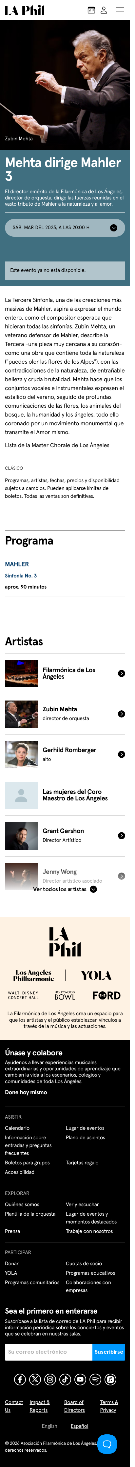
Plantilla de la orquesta (30, 1214)
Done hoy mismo (26, 1093)
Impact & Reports (40, 1406)
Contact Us (14, 1406)
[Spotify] (95, 1379)
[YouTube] (80, 1379)
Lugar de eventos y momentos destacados (91, 1218)
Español (79, 1426)
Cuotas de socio (84, 1264)
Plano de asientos (85, 1138)
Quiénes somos (22, 1204)
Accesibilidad (19, 1172)
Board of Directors (74, 1406)
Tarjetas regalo (82, 1163)
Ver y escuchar (82, 1204)
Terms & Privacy (109, 1406)
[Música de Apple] (110, 1379)
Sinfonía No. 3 (21, 576)
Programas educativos (90, 1273)
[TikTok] (65, 1379)
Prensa (12, 1231)
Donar (12, 1264)
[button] (120, 10)
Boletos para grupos (27, 1163)
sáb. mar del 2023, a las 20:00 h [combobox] (51, 227)
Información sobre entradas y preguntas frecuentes (28, 1145)
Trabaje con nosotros (89, 1231)
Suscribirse (109, 1352)
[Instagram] (50, 1379)
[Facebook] (20, 1379)
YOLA (11, 1273)
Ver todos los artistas (59, 889)
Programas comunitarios (32, 1283)
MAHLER (17, 564)
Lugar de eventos (85, 1128)
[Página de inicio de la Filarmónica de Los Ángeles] (24, 10)
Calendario (17, 1128)
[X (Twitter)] (35, 1379)
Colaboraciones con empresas (88, 1286)
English (49, 1426)
